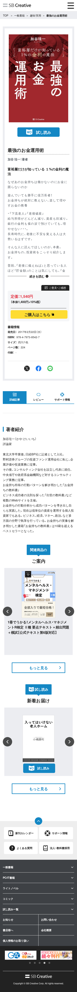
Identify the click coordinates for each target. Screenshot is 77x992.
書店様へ (8, 930)
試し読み (43, 132)
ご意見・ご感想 (57, 288)
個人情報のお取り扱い (16, 940)
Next (69, 611)
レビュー (38, 399)
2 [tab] (35, 963)
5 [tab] (49, 963)
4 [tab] (44, 963)
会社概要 (46, 930)
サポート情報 (62, 399)
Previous (7, 611)
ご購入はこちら (37, 314)
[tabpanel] (20, 955)
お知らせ (8, 919)
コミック (8, 899)
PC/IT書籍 (9, 877)
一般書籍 (19, 15)
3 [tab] (40, 963)
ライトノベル (11, 888)
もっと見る (38, 667)
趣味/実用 (35, 15)
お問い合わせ (49, 919)
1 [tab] (30, 963)
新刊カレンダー (24, 833)
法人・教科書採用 (60, 848)
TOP (5, 15)
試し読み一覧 (11, 909)
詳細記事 (15, 399)
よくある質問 (24, 848)
